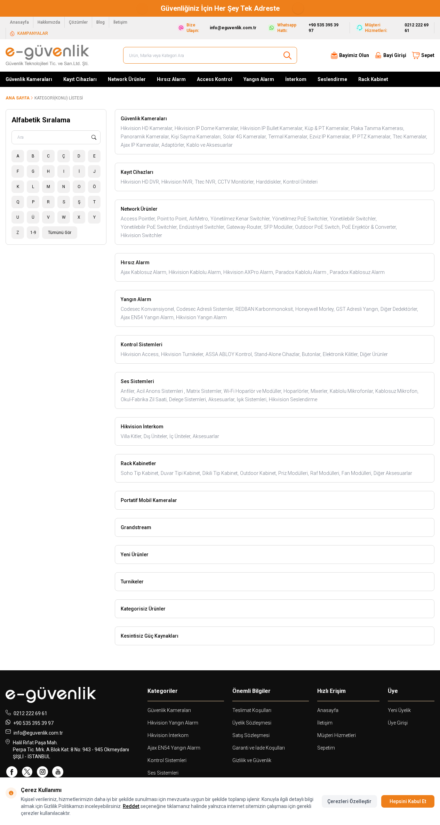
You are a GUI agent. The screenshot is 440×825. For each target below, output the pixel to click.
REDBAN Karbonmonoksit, (264, 309)
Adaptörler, (173, 145)
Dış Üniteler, (156, 436)
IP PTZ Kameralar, (371, 136)
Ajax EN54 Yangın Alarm (173, 748)
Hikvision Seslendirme (293, 399)
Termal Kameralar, (288, 136)
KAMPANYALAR (32, 33)
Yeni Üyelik (399, 710)
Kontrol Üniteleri (300, 182)
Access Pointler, (138, 218)
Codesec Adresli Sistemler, (205, 309)
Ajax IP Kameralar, (140, 145)
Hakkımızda (49, 22)
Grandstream (136, 527)
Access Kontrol (214, 79)
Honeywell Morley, (315, 309)
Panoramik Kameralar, (145, 136)
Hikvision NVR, (177, 182)
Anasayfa (19, 22)
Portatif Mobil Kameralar (149, 500)
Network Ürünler (127, 79)
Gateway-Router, (244, 227)
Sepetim (326, 748)
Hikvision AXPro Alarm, (248, 272)
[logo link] (47, 55)
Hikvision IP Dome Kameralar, (207, 128)
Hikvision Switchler (141, 235)
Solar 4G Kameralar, (245, 136)
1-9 (33, 232)
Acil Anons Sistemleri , (161, 391)
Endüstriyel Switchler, (202, 227)
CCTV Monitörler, (236, 182)
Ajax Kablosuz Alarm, (144, 272)
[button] (142, 8)
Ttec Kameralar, (410, 136)
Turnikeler (132, 581)
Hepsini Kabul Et (408, 801)
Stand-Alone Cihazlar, (277, 354)
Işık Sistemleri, (252, 399)
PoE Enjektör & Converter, (369, 227)
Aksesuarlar (206, 436)
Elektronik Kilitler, (341, 354)
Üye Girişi (398, 723)
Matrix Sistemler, (204, 391)
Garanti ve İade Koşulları (258, 748)
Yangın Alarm (258, 79)
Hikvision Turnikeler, (182, 354)
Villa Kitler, (131, 436)
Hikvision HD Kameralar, (147, 128)
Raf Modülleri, (325, 473)
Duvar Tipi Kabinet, (181, 473)
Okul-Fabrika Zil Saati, (144, 399)
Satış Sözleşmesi (251, 735)
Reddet (131, 806)
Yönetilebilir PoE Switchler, (149, 227)
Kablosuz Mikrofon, (396, 391)
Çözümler (78, 22)
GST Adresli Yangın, (357, 309)
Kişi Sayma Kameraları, (196, 136)
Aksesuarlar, (221, 399)
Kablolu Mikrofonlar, (352, 391)
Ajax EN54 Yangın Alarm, (148, 317)
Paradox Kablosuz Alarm (357, 272)
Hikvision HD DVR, (140, 182)
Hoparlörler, (296, 391)
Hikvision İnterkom (142, 426)
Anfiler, (128, 391)
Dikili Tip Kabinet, (220, 473)
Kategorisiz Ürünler (143, 609)
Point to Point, (172, 218)
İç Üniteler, (180, 436)
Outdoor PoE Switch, (318, 227)
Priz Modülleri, (293, 473)
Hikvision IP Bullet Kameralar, (271, 128)
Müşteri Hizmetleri (336, 735)
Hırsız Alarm (171, 79)
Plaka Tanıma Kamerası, (377, 128)
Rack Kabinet (373, 79)
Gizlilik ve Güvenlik (251, 760)
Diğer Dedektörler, (399, 309)
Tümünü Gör (59, 232)
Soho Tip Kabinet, (140, 473)
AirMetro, (199, 218)
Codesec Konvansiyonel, (148, 309)
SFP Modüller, (279, 227)
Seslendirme (332, 79)
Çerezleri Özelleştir (349, 801)
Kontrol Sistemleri (141, 344)
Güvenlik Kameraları (29, 79)
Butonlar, (311, 354)
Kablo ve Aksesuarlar (209, 145)
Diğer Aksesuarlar (393, 473)
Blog (100, 22)
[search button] (287, 55)
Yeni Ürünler (135, 554)
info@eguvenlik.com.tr (38, 733)
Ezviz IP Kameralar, (330, 136)
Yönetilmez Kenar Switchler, (240, 218)
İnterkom (295, 79)
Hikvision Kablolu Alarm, (195, 272)
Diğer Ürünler (374, 354)
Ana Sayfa (18, 98)
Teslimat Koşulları (251, 710)
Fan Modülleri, (357, 473)
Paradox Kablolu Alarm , (301, 272)
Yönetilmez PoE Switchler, (300, 218)
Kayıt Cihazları (80, 79)
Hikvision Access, (140, 354)
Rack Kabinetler (138, 463)
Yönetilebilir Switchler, (353, 218)
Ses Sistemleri (137, 381)
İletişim (120, 22)
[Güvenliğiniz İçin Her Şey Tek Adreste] (212, 8)
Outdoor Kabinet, (258, 473)
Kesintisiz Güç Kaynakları (149, 636)
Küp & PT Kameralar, (327, 128)
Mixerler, (319, 391)
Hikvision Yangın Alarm (201, 317)
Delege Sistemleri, (188, 399)
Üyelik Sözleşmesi (251, 723)
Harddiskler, (269, 182)
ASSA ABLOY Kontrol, (229, 354)
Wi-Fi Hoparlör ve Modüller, (253, 391)
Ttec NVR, (205, 182)
